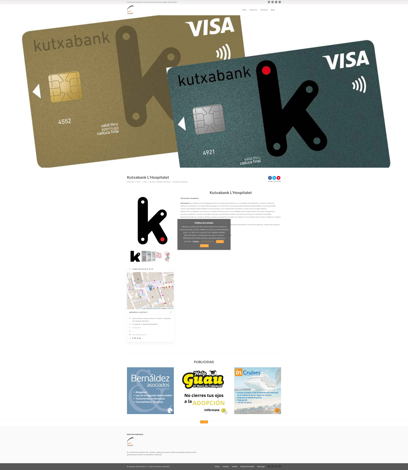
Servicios (152, 182)
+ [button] (129, 274)
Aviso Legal (260, 466)
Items (145, 182)
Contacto (264, 10)
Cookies (234, 466)
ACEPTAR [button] (219, 241)
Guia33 (217, 466)
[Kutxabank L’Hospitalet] (134, 256)
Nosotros (253, 10)
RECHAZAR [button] (204, 245)
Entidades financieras (163, 182)
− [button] (129, 277)
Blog (273, 10)
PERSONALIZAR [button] (207, 241)
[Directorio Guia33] (130, 9)
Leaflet (143, 308)
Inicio (244, 10)
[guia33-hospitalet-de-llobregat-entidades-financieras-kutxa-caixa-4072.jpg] (148, 256)
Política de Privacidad (247, 466)
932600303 (136, 328)
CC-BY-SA (170, 308)
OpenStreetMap (157, 308)
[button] (150, 269)
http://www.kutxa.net (139, 335)
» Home (137, 182)
